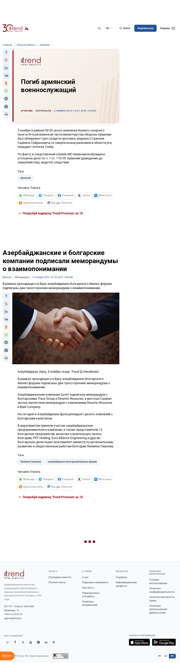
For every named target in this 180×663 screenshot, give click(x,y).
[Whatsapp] (7, 642)
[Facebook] (15, 642)
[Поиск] (99, 28)
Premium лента (57, 582)
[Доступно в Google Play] (164, 642)
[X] (23, 642)
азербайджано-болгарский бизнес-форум (72, 461)
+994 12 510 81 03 (13, 614)
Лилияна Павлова (30, 461)
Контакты (88, 587)
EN (159, 656)
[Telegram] (38, 642)
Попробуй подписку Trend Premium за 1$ (52, 213)
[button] (6, 52)
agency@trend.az (12, 618)
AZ (166, 656)
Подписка (121, 577)
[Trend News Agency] (14, 574)
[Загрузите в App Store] (139, 642)
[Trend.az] (16, 28)
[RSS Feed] (54, 642)
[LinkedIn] (46, 642)
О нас (85, 577)
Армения (25, 177)
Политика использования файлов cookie (158, 609)
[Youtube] (30, 642)
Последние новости (60, 577)
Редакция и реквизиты (95, 582)
